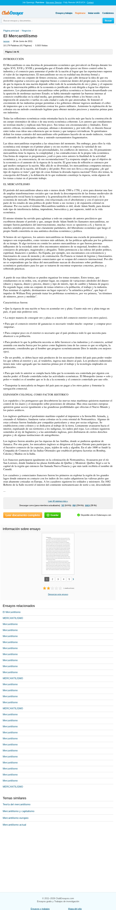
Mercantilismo (10, 624)
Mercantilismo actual (14, 824)
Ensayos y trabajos (64, 13)
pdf (74, 505)
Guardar (54, 515)
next (73, 579)
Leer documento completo (23, 515)
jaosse (6, 41)
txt (62, 505)
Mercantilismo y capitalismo (18, 811)
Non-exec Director (54, 2)
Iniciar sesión (94, 13)
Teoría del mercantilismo (16, 804)
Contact (90, 2)
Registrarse (80, 13)
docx (87, 505)
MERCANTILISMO (13, 618)
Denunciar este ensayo (58, 594)
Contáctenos (108, 13)
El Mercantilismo (12, 612)
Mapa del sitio (75, 908)
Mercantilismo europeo (15, 818)
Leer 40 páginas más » (58, 501)
